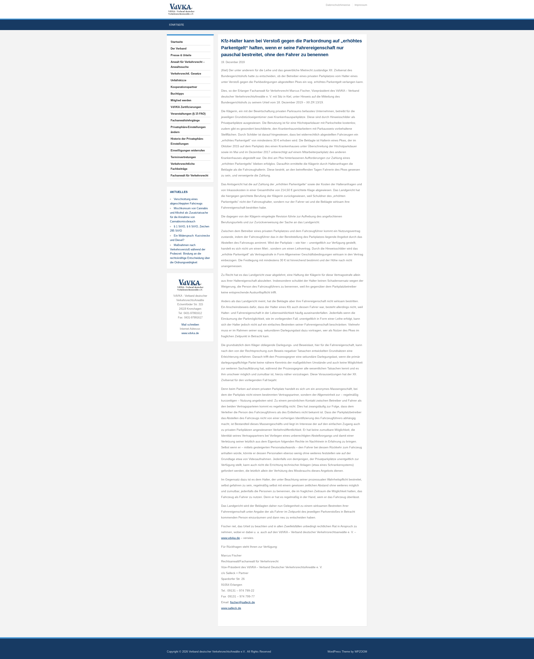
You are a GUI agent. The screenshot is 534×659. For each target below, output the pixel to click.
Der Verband (178, 48)
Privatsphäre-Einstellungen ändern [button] (188, 129)
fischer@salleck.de (242, 602)
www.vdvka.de (190, 333)
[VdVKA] (181, 9)
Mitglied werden (181, 100)
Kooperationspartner (184, 87)
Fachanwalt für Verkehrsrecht (189, 175)
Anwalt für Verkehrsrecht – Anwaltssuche (188, 64)
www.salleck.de (231, 608)
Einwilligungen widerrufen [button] (188, 150)
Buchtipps (177, 93)
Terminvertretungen (183, 157)
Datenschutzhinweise (338, 5)
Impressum (361, 5)
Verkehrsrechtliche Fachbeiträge (183, 166)
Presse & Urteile (181, 55)
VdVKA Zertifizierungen (186, 107)
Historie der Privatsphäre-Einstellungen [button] (187, 141)
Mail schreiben (190, 324)
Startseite (176, 24)
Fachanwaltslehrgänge (185, 120)
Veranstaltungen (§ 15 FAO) (188, 113)
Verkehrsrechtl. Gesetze (186, 73)
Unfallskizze (178, 80)
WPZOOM (361, 651)
